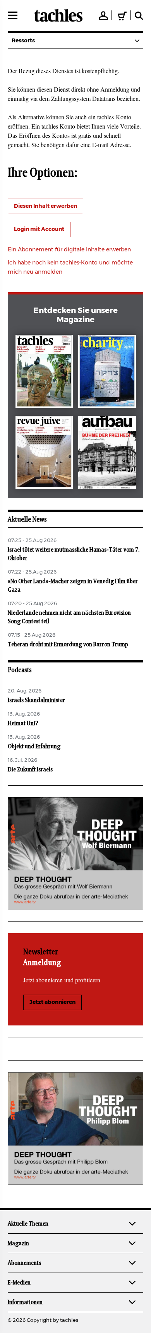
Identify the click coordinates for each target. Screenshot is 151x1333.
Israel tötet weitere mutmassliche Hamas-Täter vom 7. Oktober (73, 554)
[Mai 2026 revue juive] (44, 454)
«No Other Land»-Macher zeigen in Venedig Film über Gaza (73, 585)
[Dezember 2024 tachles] (44, 373)
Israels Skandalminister (36, 700)
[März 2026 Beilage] (107, 373)
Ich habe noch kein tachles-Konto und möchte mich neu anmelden (70, 267)
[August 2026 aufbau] (107, 454)
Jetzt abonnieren (52, 1002)
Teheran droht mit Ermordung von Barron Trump (68, 644)
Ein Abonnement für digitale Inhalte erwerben (69, 250)
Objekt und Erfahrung (34, 746)
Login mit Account (39, 229)
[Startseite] (58, 15)
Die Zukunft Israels (30, 769)
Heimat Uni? (23, 723)
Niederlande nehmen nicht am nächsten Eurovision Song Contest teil (69, 617)
